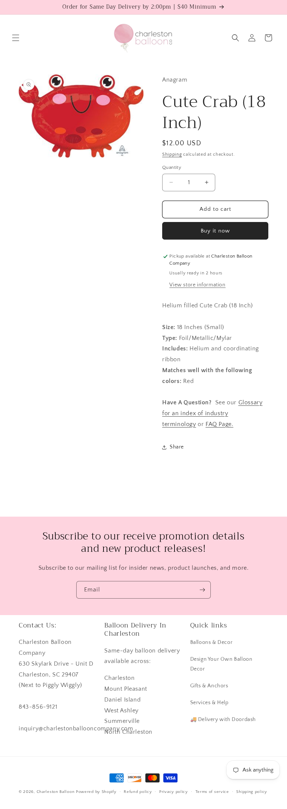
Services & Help (209, 703)
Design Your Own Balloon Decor (221, 664)
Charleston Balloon (56, 792)
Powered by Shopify (96, 792)
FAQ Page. (219, 424)
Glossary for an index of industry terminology (212, 413)
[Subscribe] (202, 590)
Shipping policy (251, 792)
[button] (15, 38)
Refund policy (138, 792)
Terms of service (212, 792)
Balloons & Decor (211, 642)
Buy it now (215, 231)
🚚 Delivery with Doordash (223, 720)
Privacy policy (173, 792)
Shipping (172, 154)
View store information (197, 285)
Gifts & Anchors (209, 686)
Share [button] (177, 447)
